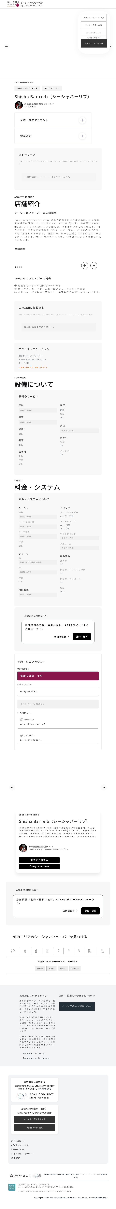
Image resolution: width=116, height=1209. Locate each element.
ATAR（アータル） (21, 1145)
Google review (39, 866)
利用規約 (15, 1158)
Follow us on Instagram (36, 1058)
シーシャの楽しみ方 (93, 25)
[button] (93, 37)
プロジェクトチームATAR (89, 1174)
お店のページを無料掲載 (94, 43)
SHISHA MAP (17, 1149)
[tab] (13, 951)
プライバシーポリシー (22, 1153)
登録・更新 (81, 636)
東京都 (40, 968)
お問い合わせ (18, 1141)
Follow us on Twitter (34, 1053)
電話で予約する (39, 860)
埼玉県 (63, 968)
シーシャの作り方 (93, 32)
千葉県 (51, 968)
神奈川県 (75, 968)
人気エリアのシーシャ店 (94, 18)
